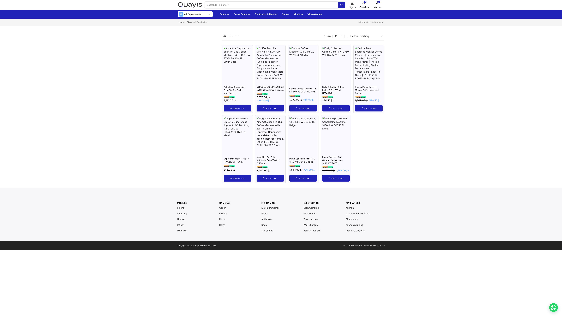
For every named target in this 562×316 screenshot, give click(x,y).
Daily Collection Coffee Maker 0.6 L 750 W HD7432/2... (333, 90)
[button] (352, 5)
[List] (231, 36)
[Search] (341, 5)
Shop (189, 22)
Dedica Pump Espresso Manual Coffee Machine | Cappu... (367, 90)
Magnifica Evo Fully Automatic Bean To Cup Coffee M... (268, 160)
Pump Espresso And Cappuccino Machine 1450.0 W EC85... (332, 160)
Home (181, 22)
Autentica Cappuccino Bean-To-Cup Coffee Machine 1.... (234, 90)
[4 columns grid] (224, 36)
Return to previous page (371, 22)
